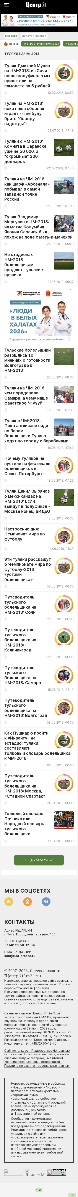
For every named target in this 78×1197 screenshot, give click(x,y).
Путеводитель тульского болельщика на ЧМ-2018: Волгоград (25, 708)
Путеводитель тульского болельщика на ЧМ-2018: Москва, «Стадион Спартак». (25, 786)
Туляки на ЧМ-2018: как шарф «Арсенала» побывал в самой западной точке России (27, 189)
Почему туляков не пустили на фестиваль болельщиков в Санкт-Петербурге (27, 466)
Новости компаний (27, 1087)
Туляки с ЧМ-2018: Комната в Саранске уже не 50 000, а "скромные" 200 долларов (25, 151)
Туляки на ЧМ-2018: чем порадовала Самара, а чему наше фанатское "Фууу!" (26, 396)
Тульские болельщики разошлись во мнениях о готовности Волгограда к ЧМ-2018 (27, 360)
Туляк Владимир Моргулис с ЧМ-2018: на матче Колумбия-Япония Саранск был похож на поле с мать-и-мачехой (38, 227)
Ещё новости (36, 860)
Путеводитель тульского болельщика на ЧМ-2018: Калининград (20, 640)
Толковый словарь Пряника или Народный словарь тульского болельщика (24, 823)
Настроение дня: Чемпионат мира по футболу (24, 534)
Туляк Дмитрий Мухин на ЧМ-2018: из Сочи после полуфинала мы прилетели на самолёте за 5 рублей (27, 75)
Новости (11, 35)
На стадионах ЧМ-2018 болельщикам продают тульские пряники (23, 264)
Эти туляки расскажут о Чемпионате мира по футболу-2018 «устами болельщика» (27, 569)
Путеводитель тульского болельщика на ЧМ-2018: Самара (22, 675)
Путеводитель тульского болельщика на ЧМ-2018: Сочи (20, 605)
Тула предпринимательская (40, 43)
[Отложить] (5, 93)
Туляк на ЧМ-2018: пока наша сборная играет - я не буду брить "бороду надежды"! (24, 113)
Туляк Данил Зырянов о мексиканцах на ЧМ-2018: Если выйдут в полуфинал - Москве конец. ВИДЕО (27, 501)
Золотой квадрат (34, 35)
